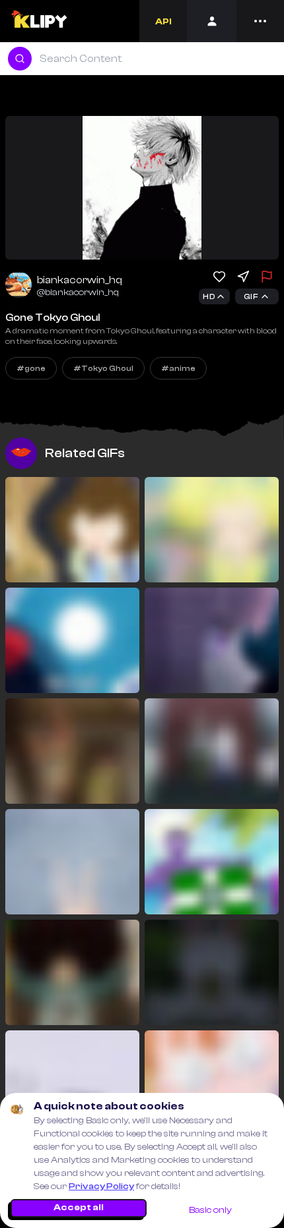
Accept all (78, 1207)
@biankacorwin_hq (78, 292)
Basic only (210, 1210)
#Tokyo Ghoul (103, 368)
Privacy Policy (101, 1186)
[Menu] (260, 21)
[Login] (211, 21)
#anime (178, 368)
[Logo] (39, 21)
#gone (31, 368)
